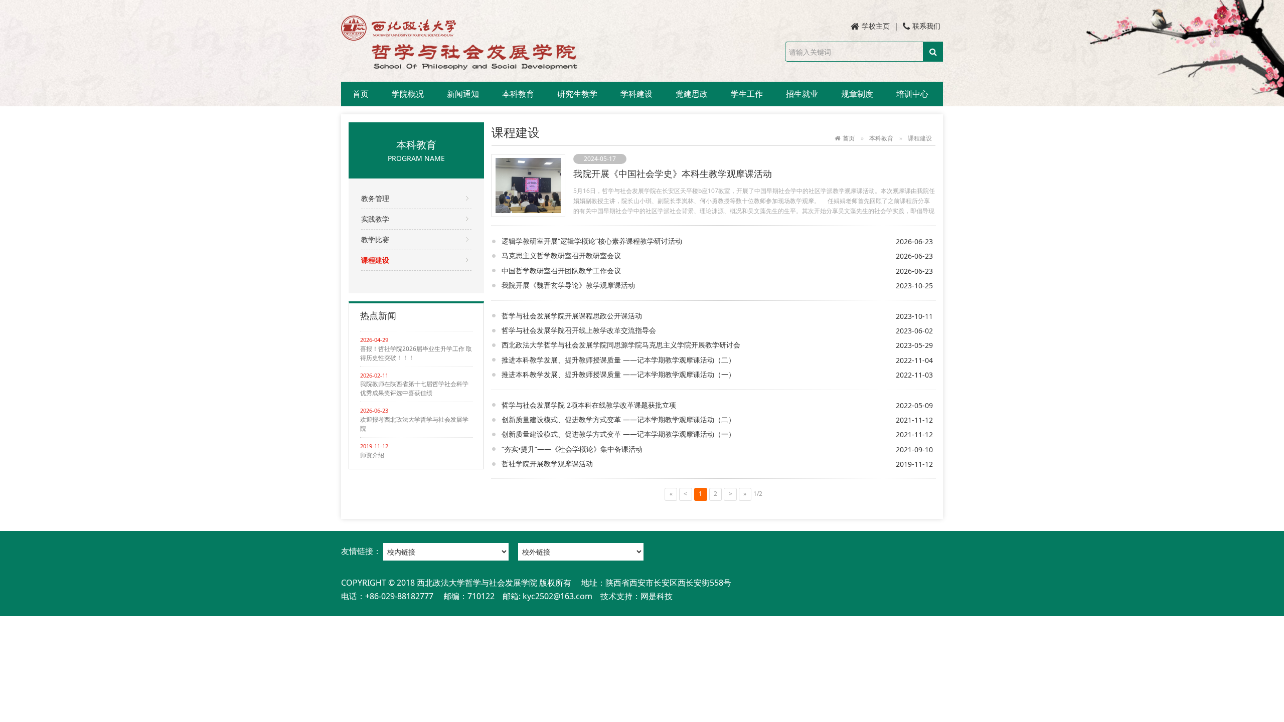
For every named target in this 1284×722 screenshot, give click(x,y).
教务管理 (375, 198)
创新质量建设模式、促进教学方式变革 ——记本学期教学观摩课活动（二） (618, 419)
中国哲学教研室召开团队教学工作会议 (561, 270)
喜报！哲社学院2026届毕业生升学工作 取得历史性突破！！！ (416, 353)
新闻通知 (463, 93)
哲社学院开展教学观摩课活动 (547, 463)
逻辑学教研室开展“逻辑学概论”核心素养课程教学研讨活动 (592, 241)
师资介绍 (372, 455)
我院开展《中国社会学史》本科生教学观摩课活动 (672, 173)
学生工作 (747, 93)
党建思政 (692, 93)
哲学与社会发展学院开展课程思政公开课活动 (572, 315)
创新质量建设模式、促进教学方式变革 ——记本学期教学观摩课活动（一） (618, 434)
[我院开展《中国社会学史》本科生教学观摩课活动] (528, 184)
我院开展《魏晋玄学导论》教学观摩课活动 (568, 285)
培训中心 (912, 93)
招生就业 (802, 93)
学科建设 (636, 93)
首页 (361, 93)
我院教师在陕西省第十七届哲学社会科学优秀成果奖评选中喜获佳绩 (414, 388)
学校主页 (876, 26)
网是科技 (656, 596)
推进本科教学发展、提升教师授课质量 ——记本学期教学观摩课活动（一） (618, 374)
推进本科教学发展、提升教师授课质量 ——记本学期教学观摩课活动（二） (618, 360)
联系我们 (926, 26)
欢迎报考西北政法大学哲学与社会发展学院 (414, 424)
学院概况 (408, 93)
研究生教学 (577, 93)
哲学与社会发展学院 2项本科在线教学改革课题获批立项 (589, 405)
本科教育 (518, 93)
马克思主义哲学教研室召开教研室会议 (561, 255)
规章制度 (857, 93)
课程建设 (375, 260)
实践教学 (375, 219)
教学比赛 (375, 239)
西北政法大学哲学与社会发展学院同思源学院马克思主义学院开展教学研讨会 (621, 344)
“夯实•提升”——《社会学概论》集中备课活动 (572, 449)
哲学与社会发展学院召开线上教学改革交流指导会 (579, 330)
